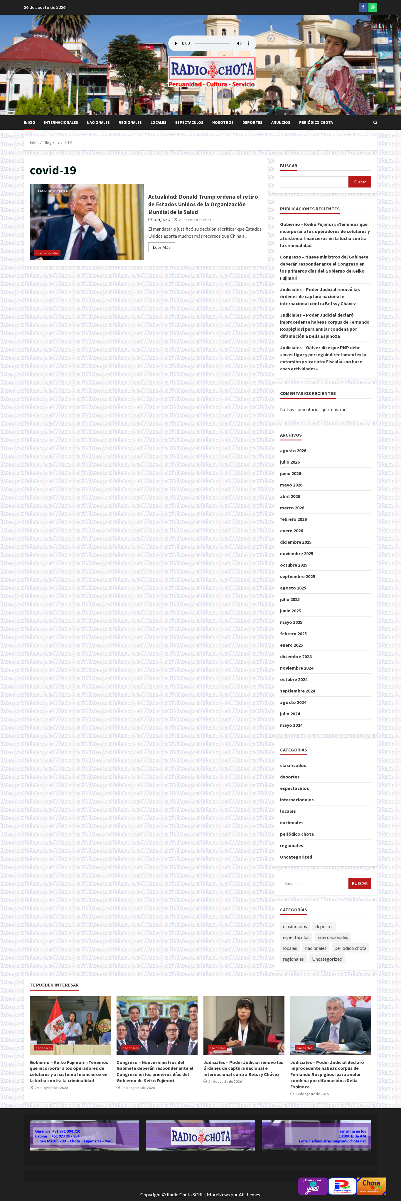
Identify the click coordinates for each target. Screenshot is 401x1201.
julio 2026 (290, 462)
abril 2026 (290, 496)
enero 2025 (291, 645)
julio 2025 (290, 599)
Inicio (29, 122)
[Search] (375, 122)
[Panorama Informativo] (342, 1185)
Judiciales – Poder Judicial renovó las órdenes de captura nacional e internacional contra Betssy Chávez (320, 296)
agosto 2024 (293, 702)
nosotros (223, 122)
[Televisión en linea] (371, 1185)
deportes (252, 122)
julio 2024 (290, 714)
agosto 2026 (293, 450)
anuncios (280, 122)
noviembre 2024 (296, 668)
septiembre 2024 (297, 691)
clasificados (293, 765)
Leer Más (162, 247)
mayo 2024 (291, 725)
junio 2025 (290, 611)
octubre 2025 (293, 565)
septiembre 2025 (297, 576)
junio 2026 (290, 473)
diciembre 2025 (295, 542)
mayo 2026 (291, 485)
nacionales (98, 122)
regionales (130, 122)
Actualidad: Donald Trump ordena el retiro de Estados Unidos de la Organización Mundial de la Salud (87, 222)
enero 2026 (291, 530)
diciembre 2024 (295, 656)
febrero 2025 (293, 633)
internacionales (61, 122)
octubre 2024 (293, 679)
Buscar (288, 165)
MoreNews (218, 1194)
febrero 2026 (293, 519)
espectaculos (189, 122)
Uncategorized (296, 857)
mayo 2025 (291, 622)
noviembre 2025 (296, 553)
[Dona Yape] (313, 1185)
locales (158, 122)
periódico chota (316, 122)
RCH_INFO (161, 219)
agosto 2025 (293, 588)
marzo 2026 (292, 508)
